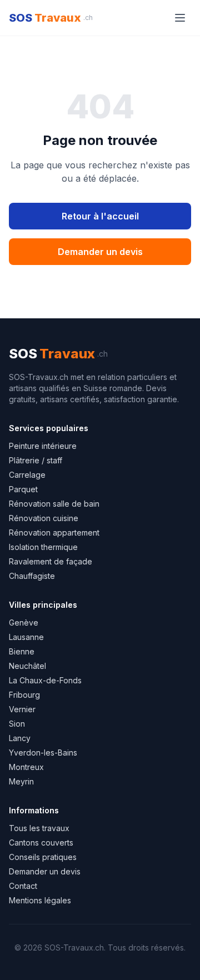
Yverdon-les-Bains (43, 752)
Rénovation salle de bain (54, 503)
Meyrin (21, 781)
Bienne (21, 651)
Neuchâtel (27, 666)
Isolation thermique (43, 547)
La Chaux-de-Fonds (45, 680)
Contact (23, 886)
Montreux (26, 767)
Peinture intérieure (43, 446)
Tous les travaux (39, 828)
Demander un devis (100, 251)
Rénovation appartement (54, 532)
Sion (17, 723)
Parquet (23, 489)
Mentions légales (40, 900)
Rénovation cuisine (43, 518)
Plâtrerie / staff (35, 460)
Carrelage (27, 474)
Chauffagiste (32, 576)
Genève (23, 622)
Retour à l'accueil (100, 216)
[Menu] (180, 18)
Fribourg (24, 694)
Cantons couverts (41, 842)
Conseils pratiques (43, 857)
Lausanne (26, 637)
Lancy (20, 738)
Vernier (22, 709)
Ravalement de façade (50, 561)
